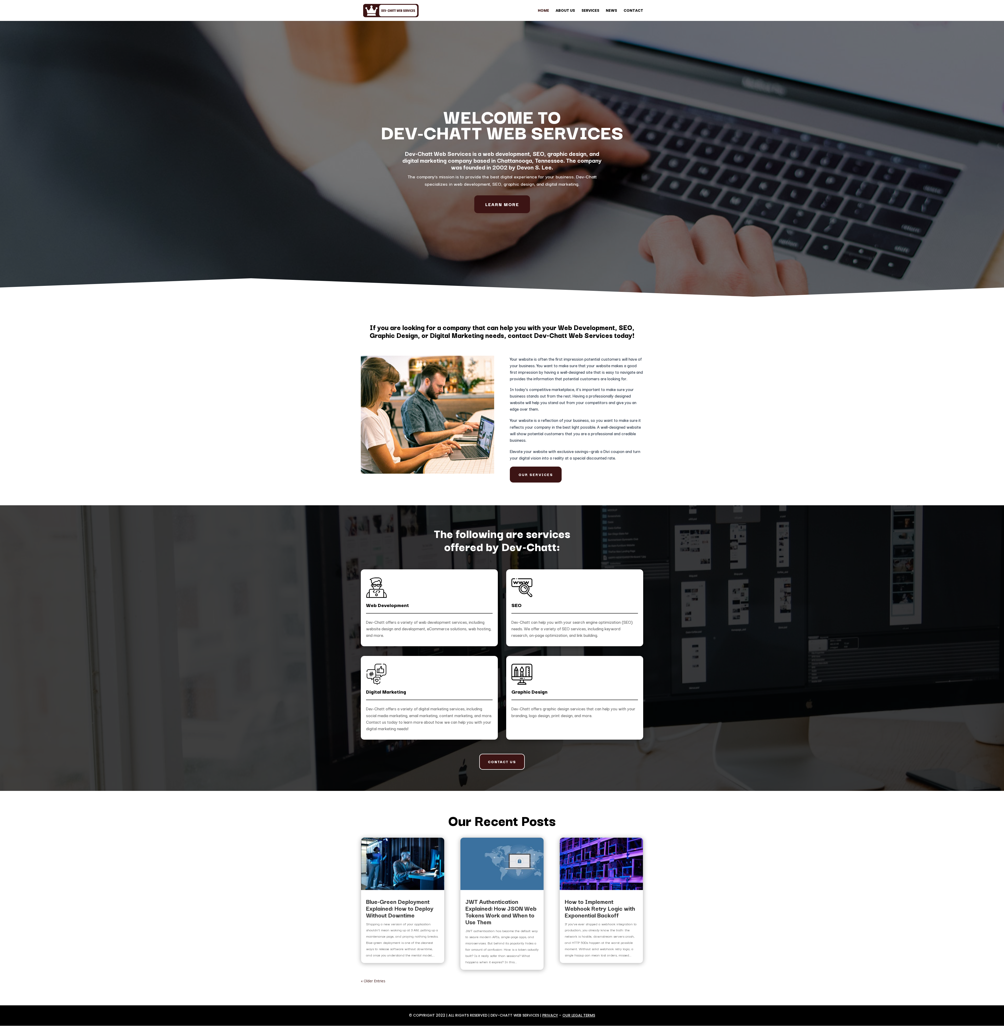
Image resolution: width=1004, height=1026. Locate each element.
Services (590, 11)
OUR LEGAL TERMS (578, 1015)
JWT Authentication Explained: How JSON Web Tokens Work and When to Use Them (501, 911)
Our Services (535, 474)
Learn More (502, 204)
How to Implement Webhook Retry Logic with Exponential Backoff (600, 908)
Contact (633, 11)
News (611, 11)
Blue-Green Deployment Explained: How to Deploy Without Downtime (399, 908)
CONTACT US (502, 761)
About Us (565, 11)
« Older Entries (373, 980)
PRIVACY (550, 1015)
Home (543, 11)
